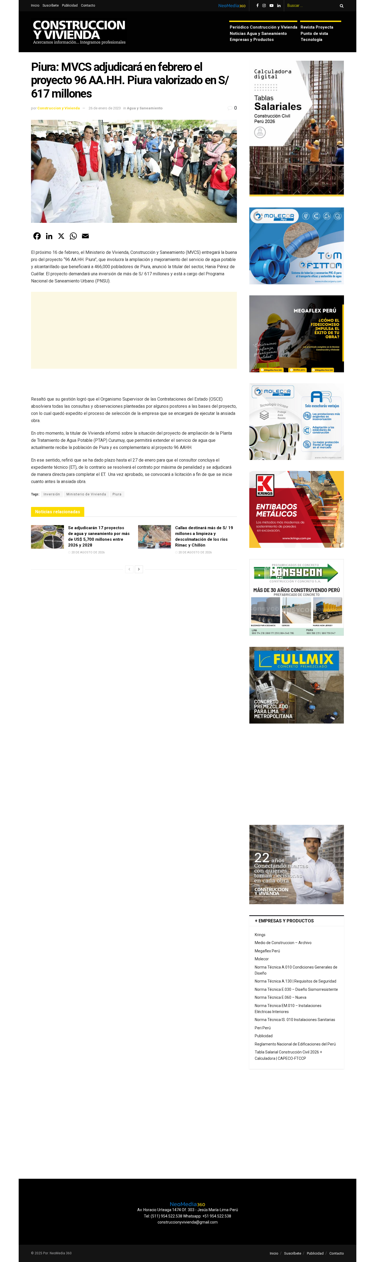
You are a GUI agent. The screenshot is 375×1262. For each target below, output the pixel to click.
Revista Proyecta (317, 27)
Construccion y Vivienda (58, 108)
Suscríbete (51, 5)
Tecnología (311, 39)
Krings (260, 935)
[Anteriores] (129, 569)
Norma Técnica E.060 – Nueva (280, 997)
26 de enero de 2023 (105, 108)
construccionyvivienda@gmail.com (188, 1222)
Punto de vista (314, 33)
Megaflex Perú (267, 951)
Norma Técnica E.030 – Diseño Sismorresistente (296, 989)
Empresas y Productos (252, 39)
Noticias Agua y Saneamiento (258, 33)
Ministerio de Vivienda (86, 494)
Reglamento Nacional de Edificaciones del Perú (295, 1044)
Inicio (35, 5)
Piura (117, 494)
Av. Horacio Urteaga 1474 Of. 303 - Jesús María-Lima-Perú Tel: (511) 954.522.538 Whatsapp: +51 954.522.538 (187, 1213)
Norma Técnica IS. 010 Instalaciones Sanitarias (295, 1019)
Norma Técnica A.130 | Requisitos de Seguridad (295, 981)
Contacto (88, 5)
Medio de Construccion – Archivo (283, 943)
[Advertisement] (134, 330)
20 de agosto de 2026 (88, 552)
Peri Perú (263, 1028)
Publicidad (70, 5)
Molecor (262, 959)
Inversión (52, 494)
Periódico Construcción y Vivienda (263, 27)
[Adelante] (139, 569)
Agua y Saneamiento (145, 108)
